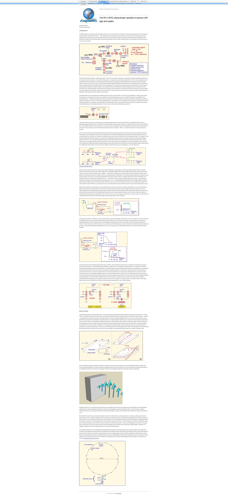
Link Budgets (99, 3)
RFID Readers (107, 3)
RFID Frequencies (121, 3)
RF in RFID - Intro (91, 3)
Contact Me (118, 493)
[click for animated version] (85, 166)
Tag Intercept (138, 3)
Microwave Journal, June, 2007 (91, 438)
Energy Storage (93, 1)
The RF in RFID (82, 3)
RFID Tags (113, 3)
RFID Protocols (130, 3)
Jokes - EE (143, 1)
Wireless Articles (123, 1)
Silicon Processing (113, 1)
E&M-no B (133, 1)
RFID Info (103, 1)
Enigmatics (83, 1)
